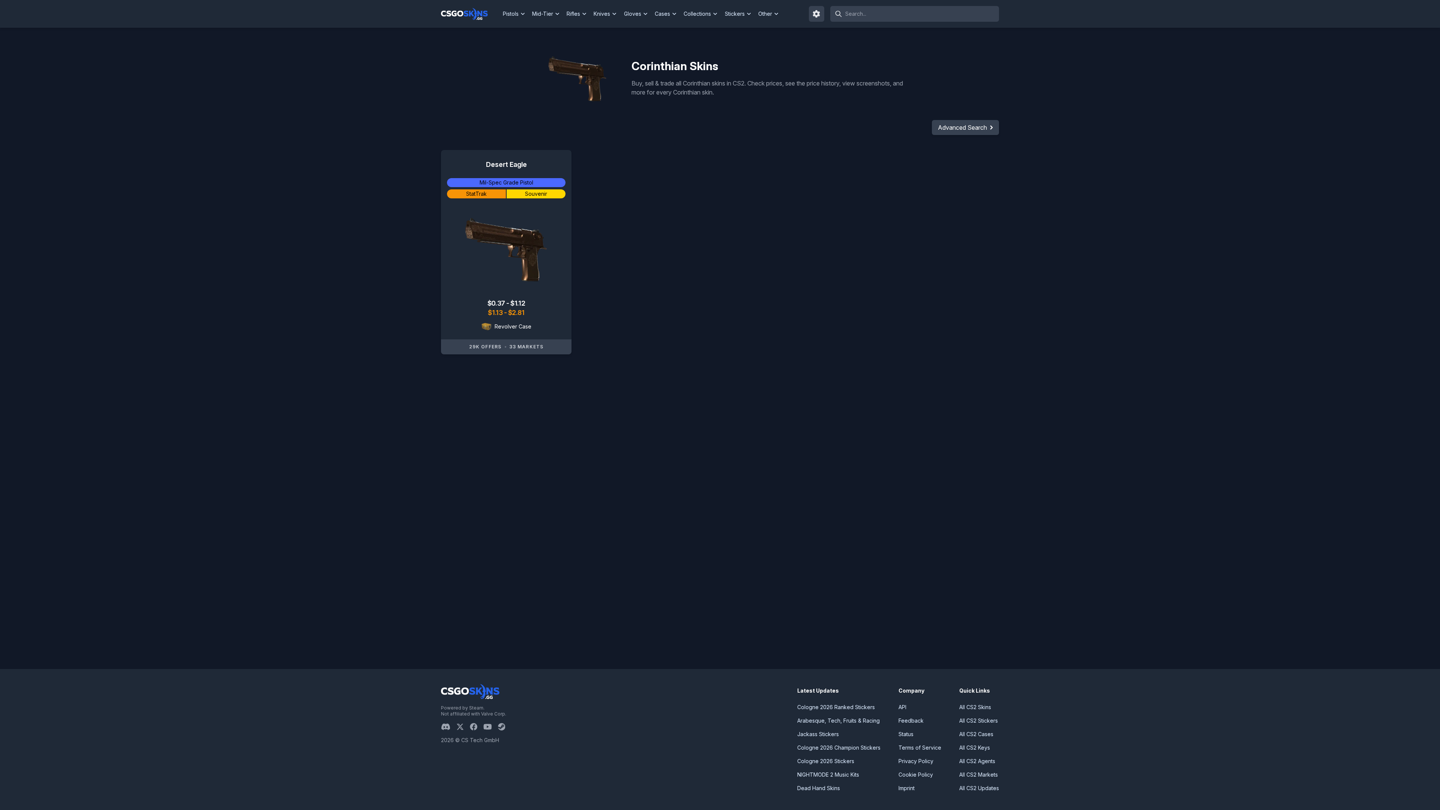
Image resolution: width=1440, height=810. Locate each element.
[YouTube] (490, 726)
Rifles (573, 13)
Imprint (906, 788)
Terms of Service (919, 747)
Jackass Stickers (818, 734)
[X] (463, 726)
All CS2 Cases (976, 734)
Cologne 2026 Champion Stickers (838, 747)
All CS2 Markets (978, 774)
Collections (697, 13)
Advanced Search (962, 127)
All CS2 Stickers (978, 720)
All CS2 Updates (979, 788)
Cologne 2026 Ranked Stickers (836, 707)
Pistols (511, 13)
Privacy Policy (915, 761)
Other (765, 13)
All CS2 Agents (977, 761)
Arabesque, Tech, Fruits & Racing (838, 720)
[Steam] (504, 726)
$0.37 (497, 303)
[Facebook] (476, 726)
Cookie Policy (915, 774)
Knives (602, 13)
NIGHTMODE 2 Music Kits (828, 774)
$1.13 (496, 312)
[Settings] (817, 14)
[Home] (470, 14)
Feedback (911, 720)
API (902, 707)
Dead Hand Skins (818, 788)
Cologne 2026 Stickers (825, 761)
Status (906, 734)
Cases (662, 13)
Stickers (735, 13)
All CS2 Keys (974, 747)
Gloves (632, 13)
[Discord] (448, 726)
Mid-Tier (542, 13)
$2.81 (516, 312)
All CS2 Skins (975, 707)
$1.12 (517, 303)
